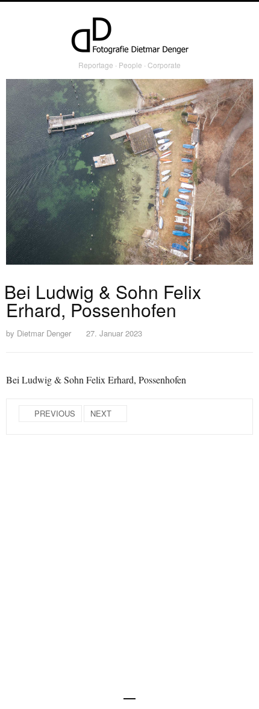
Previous (54, 413)
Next (100, 413)
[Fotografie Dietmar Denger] (129, 36)
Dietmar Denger (44, 333)
